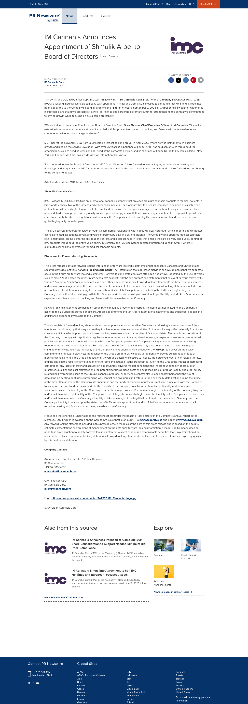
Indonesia (132, 675)
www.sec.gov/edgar (190, 420)
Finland (81, 695)
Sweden (180, 685)
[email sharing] (201, 80)
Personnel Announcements (162, 583)
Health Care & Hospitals (188, 556)
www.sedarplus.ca (151, 420)
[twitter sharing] (178, 81)
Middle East (133, 689)
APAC (80, 672)
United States (183, 692)
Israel (129, 679)
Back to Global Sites (40, 4)
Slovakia (180, 679)
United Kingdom (184, 689)
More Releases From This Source (62, 597)
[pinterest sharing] (193, 80)
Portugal (180, 672)
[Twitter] (29, 683)
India (129, 672)
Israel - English (109, 56)
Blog (168, 4)
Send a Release (208, 4)
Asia (79, 679)
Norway (130, 699)
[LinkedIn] (37, 683)
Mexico (130, 685)
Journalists (180, 4)
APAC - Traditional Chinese (91, 675)
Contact (106, 16)
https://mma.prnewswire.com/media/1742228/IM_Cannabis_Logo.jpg (94, 498)
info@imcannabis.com (57, 489)
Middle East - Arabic (137, 692)
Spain (179, 682)
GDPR (192, 4)
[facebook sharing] (171, 80)
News (69, 16)
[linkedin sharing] (186, 80)
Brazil (80, 682)
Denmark (82, 692)
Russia (179, 675)
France (81, 699)
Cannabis (158, 555)
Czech (80, 689)
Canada (81, 685)
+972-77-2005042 (41, 672)
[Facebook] (33, 683)
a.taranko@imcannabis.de (60, 471)
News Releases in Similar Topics (171, 592)
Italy (129, 682)
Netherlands (133, 695)
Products (87, 16)
